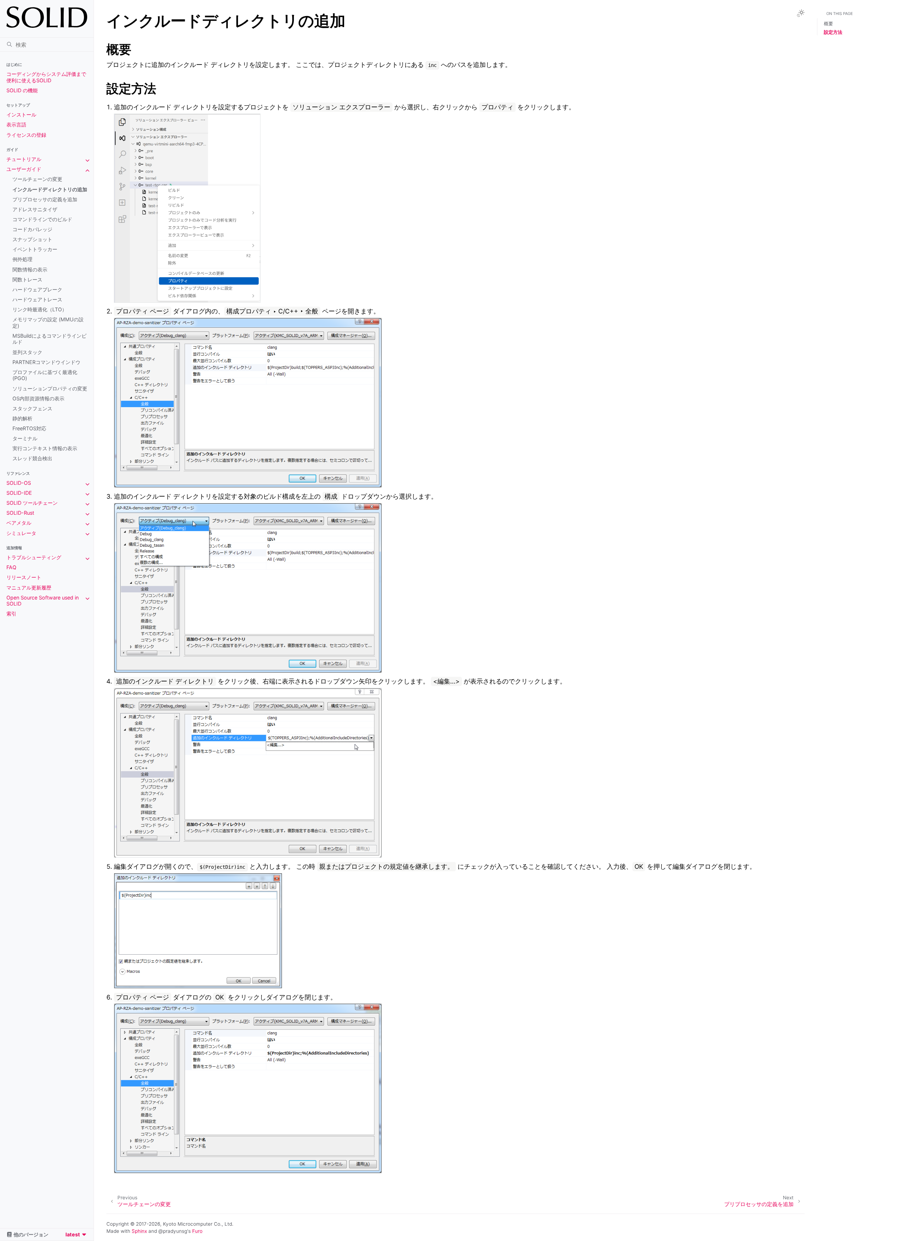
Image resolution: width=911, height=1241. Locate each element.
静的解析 (22, 418)
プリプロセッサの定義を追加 (44, 199)
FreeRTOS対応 (29, 428)
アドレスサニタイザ (34, 209)
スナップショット (32, 239)
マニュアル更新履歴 (28, 588)
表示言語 (16, 124)
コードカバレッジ (32, 229)
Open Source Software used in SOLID (42, 600)
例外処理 (22, 259)
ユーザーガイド (23, 169)
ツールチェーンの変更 (37, 179)
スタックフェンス (32, 408)
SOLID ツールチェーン (32, 503)
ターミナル (24, 438)
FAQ (11, 567)
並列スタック (27, 352)
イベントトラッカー (34, 249)
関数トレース (27, 279)
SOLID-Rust (20, 513)
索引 (11, 614)
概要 (828, 23)
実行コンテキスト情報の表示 (44, 448)
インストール (21, 114)
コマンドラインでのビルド (42, 219)
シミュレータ (21, 533)
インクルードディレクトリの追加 (49, 189)
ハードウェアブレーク (37, 289)
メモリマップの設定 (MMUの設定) (48, 322)
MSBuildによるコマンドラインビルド (49, 339)
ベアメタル (18, 523)
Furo (197, 1231)
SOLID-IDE (19, 493)
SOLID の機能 (22, 90)
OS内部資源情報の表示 (38, 398)
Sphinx (139, 1231)
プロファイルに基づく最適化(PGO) (44, 375)
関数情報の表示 (29, 269)
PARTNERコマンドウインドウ (46, 362)
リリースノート (23, 577)
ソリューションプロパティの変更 (49, 388)
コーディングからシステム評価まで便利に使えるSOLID (46, 77)
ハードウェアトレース (37, 299)
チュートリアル (23, 159)
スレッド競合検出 (32, 458)
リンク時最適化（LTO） (39, 309)
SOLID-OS (18, 483)
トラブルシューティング (33, 557)
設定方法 (833, 32)
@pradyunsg (172, 1231)
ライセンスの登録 (26, 135)
